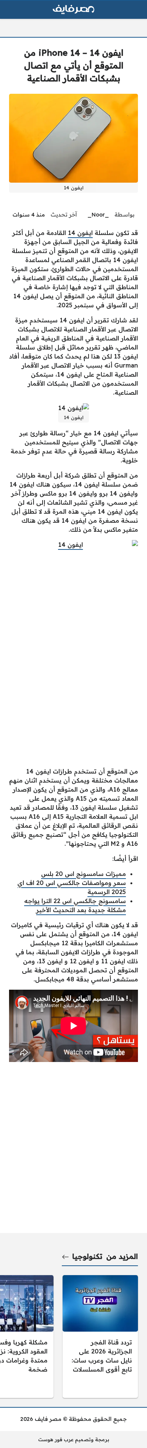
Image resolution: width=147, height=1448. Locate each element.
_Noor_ (98, 214)
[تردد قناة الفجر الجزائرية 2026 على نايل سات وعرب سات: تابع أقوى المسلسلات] (100, 1336)
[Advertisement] (73, 687)
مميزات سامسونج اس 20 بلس (83, 873)
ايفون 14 (80, 233)
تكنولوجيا (87, 1256)
